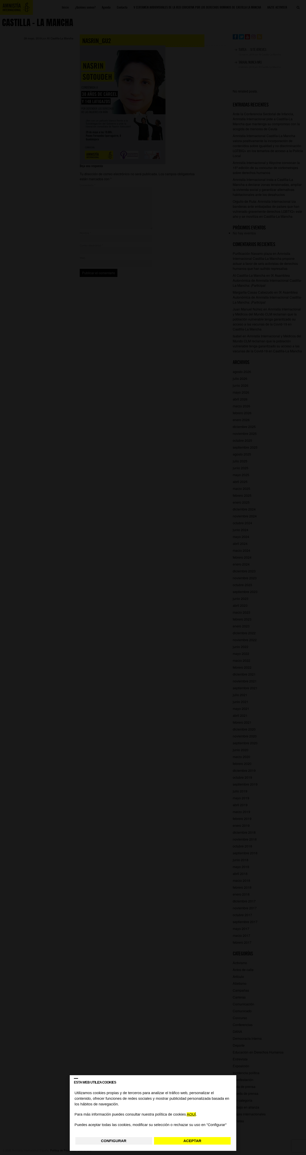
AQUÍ (191, 1114)
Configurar (113, 1141)
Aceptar (192, 1141)
